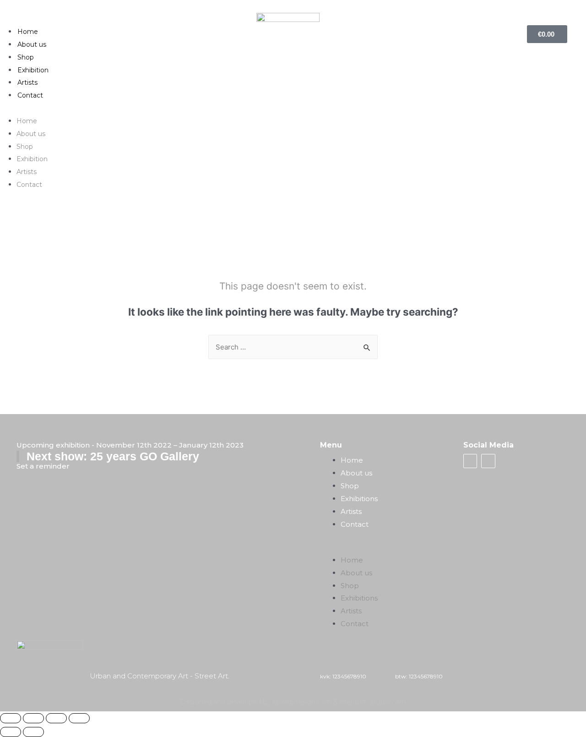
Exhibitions (359, 498)
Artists (27, 82)
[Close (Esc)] (10, 718)
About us (31, 44)
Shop (25, 57)
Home (27, 31)
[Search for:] (293, 347)
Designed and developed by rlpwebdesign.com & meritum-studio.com (293, 702)
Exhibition (33, 70)
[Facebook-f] (470, 461)
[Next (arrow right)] (33, 732)
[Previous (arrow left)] (10, 732)
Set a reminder (43, 466)
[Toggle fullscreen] (56, 718)
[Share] (33, 718)
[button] (293, 108)
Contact (30, 95)
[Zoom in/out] (79, 718)
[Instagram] (488, 461)
